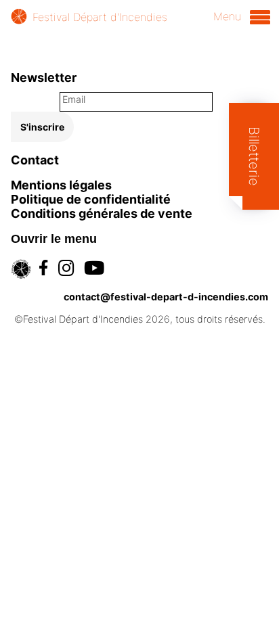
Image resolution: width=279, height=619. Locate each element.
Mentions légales (61, 185)
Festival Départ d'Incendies (100, 17)
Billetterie (254, 156)
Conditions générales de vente (101, 213)
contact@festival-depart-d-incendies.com (166, 296)
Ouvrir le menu (54, 239)
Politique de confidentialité (91, 199)
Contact (35, 160)
